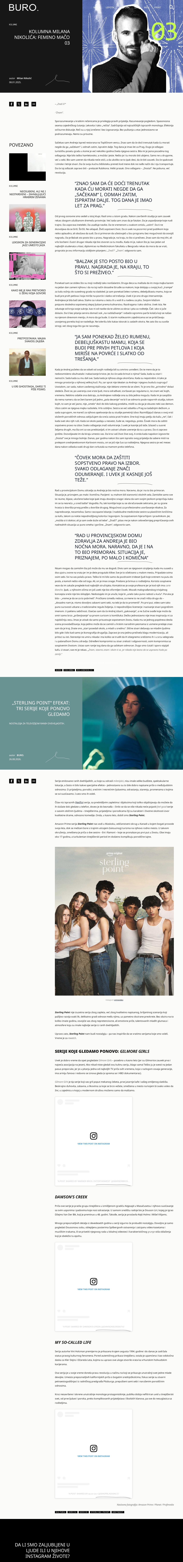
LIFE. (137, 7)
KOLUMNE (13, 24)
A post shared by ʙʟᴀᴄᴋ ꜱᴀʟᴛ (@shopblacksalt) (93, 1494)
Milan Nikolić (24, 78)
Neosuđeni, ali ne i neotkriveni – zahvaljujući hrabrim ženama (27, 194)
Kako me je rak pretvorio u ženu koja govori (28, 292)
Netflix (79, 802)
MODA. (97, 7)
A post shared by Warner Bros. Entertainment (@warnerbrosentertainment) (101, 1181)
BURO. (20, 755)
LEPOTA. (110, 7)
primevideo (118, 1000)
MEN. (147, 7)
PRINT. (157, 7)
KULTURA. (124, 7)
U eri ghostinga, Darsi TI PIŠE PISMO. (29, 388)
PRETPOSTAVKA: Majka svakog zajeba (31, 340)
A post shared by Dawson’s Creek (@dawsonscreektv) (93, 1326)
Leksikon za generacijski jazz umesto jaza (29, 244)
